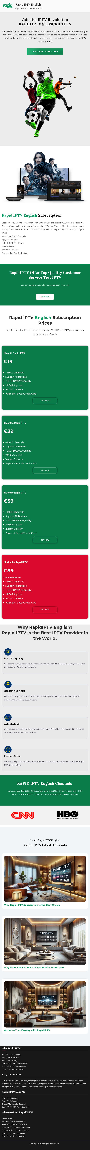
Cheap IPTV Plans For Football (14, 1104)
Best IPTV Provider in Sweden (13, 1133)
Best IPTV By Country (10, 1098)
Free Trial (45, 297)
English (43, 317)
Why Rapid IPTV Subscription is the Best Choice (32, 904)
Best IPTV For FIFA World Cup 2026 (15, 1107)
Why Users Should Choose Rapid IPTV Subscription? (34, 967)
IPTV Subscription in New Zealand (15, 1130)
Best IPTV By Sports (9, 1101)
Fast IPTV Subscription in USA (14, 1121)
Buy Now (45, 401)
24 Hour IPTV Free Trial (45, 51)
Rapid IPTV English (28, 4)
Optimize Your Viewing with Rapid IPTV (27, 1030)
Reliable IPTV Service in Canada (14, 1124)
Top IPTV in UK (7, 1118)
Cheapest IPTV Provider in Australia (16, 1127)
